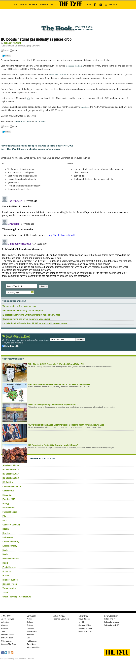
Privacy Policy (7, 638)
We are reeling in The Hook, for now (19, 306)
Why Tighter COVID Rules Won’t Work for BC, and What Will (56, 364)
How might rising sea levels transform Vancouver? (26, 319)
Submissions (6, 641)
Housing (6, 533)
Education (7, 495)
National (30, 628)
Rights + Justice (10, 580)
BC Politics (40, 121)
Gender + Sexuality (11, 525)
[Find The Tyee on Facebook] (2, 652)
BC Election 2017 (10, 474)
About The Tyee (7, 619)
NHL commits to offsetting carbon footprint (22, 310)
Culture (30, 622)
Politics (5, 575)
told (28, 98)
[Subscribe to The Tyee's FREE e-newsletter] (9, 652)
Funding (4, 628)
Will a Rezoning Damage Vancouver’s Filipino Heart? (52, 404)
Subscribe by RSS (111, 625)
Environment (8, 508)
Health (5, 529)
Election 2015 (8, 499)
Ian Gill (81, 622)
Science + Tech (9, 584)
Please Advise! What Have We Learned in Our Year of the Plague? (59, 384)
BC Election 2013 (10, 469)
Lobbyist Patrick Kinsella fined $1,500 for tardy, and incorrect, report (34, 323)
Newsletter (47, 4)
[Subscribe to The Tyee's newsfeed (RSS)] (12, 652)
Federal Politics (9, 512)
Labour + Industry (22, 121)
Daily (6, 346)
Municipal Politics (10, 558)
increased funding (74, 66)
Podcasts (6, 571)
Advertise (5, 622)
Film (4, 516)
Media (5, 550)
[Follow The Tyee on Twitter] (5, 652)
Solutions (30, 635)
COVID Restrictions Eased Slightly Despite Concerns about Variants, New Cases (66, 425)
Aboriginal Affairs (10, 465)
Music (5, 563)
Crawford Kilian (84, 625)
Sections (19, 4)
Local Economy (9, 546)
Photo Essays (9, 567)
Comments (36, 46)
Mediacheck (32, 631)
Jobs (3, 631)
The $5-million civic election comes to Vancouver (33, 149)
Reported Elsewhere (61, 619)
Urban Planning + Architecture (16, 597)
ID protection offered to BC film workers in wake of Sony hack (31, 315)
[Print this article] (14, 51)
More (32, 4)
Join (89, 4)
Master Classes (7, 635)
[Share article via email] (5, 51)
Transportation (9, 588)
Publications (32, 641)
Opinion (30, 625)
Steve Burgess (84, 619)
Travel (5, 592)
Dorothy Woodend (85, 631)
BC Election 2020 (10, 478)
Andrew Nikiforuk (85, 628)
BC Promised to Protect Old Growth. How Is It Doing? (53, 445)
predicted (85, 107)
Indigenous (7, 537)
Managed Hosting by (17, 659)
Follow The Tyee (110, 619)
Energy (5, 503)
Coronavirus (8, 491)
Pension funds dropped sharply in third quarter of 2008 (42, 145)
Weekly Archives (33, 647)
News (29, 619)
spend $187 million (58, 74)
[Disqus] (67, 236)
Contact (4, 625)
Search (112, 4)
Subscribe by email (111, 622)
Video (29, 638)
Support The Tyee (8, 644)
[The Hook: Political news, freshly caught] (67, 25)
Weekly (15, 346)
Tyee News (31, 644)
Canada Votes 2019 (11, 486)
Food (4, 520)
